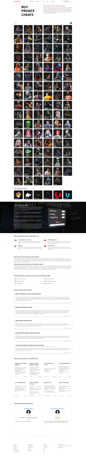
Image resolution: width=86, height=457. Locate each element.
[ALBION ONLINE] (18, 161)
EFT (44, 448)
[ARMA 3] (57, 86)
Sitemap (16, 450)
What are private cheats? (20, 281)
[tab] (39, 437)
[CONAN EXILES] (48, 142)
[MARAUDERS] (18, 180)
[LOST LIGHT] (28, 180)
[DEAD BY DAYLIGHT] (67, 38)
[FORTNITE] (38, 48)
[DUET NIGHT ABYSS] (18, 142)
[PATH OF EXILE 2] (28, 76)
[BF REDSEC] (18, 67)
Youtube (31, 450)
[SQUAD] (38, 86)
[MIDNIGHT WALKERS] (28, 161)
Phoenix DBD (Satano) (28, 408)
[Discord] (64, 1)
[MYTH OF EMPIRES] (28, 171)
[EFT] (57, 29)
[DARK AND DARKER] (38, 161)
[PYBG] (28, 29)
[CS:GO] (57, 180)
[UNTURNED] (38, 123)
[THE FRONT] (67, 171)
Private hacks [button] (38, 1)
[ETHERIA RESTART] (57, 123)
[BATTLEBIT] (18, 171)
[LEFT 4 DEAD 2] (38, 95)
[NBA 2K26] (18, 105)
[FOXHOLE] (28, 86)
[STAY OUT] (57, 152)
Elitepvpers (61, 447)
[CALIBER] (18, 123)
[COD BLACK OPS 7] (57, 48)
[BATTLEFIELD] (57, 57)
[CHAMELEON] (48, 57)
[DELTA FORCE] (38, 38)
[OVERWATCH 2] (67, 67)
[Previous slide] (15, 412)
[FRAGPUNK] (38, 105)
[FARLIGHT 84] (28, 114)
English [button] (70, 1)
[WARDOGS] (18, 48)
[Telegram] (66, 1)
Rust (44, 451)
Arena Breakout (46, 446)
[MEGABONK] (57, 161)
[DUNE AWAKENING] (38, 142)
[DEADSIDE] (57, 95)
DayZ (44, 450)
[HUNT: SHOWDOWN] (28, 57)
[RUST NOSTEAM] (67, 161)
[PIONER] (38, 152)
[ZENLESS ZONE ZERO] (67, 133)
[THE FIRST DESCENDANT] (28, 142)
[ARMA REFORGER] (48, 86)
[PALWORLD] (28, 152)
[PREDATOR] (38, 194)
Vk (30, 448)
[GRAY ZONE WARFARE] (48, 114)
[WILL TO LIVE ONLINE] (67, 152)
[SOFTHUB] (18, 194)
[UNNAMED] (57, 194)
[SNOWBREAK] (67, 123)
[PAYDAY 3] (57, 171)
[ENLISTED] (18, 86)
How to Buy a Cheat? (49, 283)
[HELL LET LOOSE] (38, 114)
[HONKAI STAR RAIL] (38, 133)
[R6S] (57, 38)
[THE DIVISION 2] (48, 105)
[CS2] (18, 38)
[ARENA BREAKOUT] (48, 38)
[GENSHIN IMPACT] (48, 123)
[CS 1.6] (38, 180)
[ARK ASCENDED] (67, 142)
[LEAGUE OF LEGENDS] (48, 180)
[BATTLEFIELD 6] (67, 57)
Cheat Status (53, 1)
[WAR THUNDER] (67, 76)
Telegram (31, 447)
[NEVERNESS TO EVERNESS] (28, 133)
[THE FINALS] (28, 105)
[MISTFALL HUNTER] (28, 95)
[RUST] (38, 29)
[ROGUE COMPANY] (67, 105)
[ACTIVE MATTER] (57, 76)
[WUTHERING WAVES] (18, 133)
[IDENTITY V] (38, 171)
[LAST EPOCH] (48, 76)
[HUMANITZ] (48, 161)
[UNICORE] (67, 194)
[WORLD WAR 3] (67, 114)
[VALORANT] (28, 38)
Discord (31, 446)
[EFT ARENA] (67, 29)
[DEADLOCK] (57, 67)
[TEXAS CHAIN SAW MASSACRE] (48, 171)
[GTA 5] (67, 86)
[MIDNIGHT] (48, 194)
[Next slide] (71, 412)
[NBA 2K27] (67, 95)
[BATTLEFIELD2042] (28, 67)
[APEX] (18, 29)
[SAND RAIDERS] (38, 57)
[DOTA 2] (48, 67)
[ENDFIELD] (57, 133)
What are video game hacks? (21, 278)
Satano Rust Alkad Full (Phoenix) (57, 408)
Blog (43, 1)
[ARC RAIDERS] (28, 48)
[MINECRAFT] (28, 123)
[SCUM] (48, 95)
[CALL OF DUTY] (67, 48)
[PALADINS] (57, 105)
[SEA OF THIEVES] (18, 95)
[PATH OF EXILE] (38, 76)
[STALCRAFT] (48, 152)
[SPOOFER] (18, 57)
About (47, 1)
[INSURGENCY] (57, 114)
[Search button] (71, 23)
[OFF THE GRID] (18, 114)
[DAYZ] (48, 29)
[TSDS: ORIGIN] (48, 133)
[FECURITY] (28, 194)
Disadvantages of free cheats (51, 281)
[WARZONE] (48, 48)
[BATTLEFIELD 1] (38, 67)
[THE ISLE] (18, 152)
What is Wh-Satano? (19, 283)
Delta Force (45, 447)
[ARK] (57, 142)
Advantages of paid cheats (50, 278)
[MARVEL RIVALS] (18, 76)
